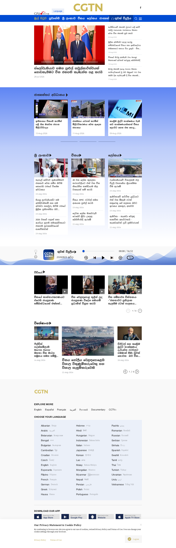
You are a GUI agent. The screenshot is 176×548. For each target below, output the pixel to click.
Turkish (119, 469)
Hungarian (85, 435)
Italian (83, 445)
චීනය (75, 155)
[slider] (83, 251)
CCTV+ (113, 409)
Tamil (117, 460)
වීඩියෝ (38, 272)
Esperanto (51, 469)
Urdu (117, 479)
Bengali (47, 440)
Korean (83, 455)
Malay (86, 465)
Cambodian (49, 450)
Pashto (118, 425)
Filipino (48, 474)
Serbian (119, 440)
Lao (80, 460)
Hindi (81, 430)
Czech (47, 460)
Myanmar (87, 474)
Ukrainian (122, 474)
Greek (48, 489)
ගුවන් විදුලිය (123, 18)
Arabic (48, 430)
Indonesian (88, 440)
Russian (120, 435)
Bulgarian (51, 445)
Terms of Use (56, 540)
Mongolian (85, 469)
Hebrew (83, 425)
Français (61, 409)
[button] (69, 141)
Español (49, 409)
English (38, 409)
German (49, 484)
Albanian (48, 425)
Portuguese (87, 494)
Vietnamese (123, 484)
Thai (116, 465)
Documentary (98, 409)
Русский (83, 409)
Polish (82, 489)
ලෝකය (113, 155)
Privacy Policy (40, 540)
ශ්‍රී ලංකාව (41, 155)
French (49, 479)
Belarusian (52, 435)
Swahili (120, 455)
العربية (73, 409)
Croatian (50, 455)
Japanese (85, 450)
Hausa (48, 494)
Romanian (121, 430)
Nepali (82, 479)
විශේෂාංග (41, 323)
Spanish (120, 450)
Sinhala (118, 445)
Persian (83, 484)
